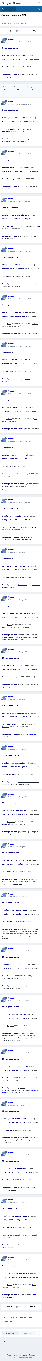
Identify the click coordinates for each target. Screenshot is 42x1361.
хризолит (34, 74)
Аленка (9, 21)
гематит (33, 236)
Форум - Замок (11, 3)
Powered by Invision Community (21, 1358)
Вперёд (33, 31)
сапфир (27, 379)
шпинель (21, 484)
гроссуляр (18, 884)
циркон (31, 540)
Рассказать (11, 1333)
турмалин (12, 1190)
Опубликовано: (19, 42)
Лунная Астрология (20, 23)
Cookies (32, 1355)
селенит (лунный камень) (16, 1038)
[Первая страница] (2, 30)
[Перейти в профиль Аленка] (4, 40)
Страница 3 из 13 (21, 31)
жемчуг (11, 486)
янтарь (20, 186)
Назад (8, 31)
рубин (35, 333)
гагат (37, 429)
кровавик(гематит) (9, 637)
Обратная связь (20, 1355)
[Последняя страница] (39, 30)
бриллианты (22, 1245)
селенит (5, 238)
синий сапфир (34, 782)
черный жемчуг (24, 1137)
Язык (9, 1355)
